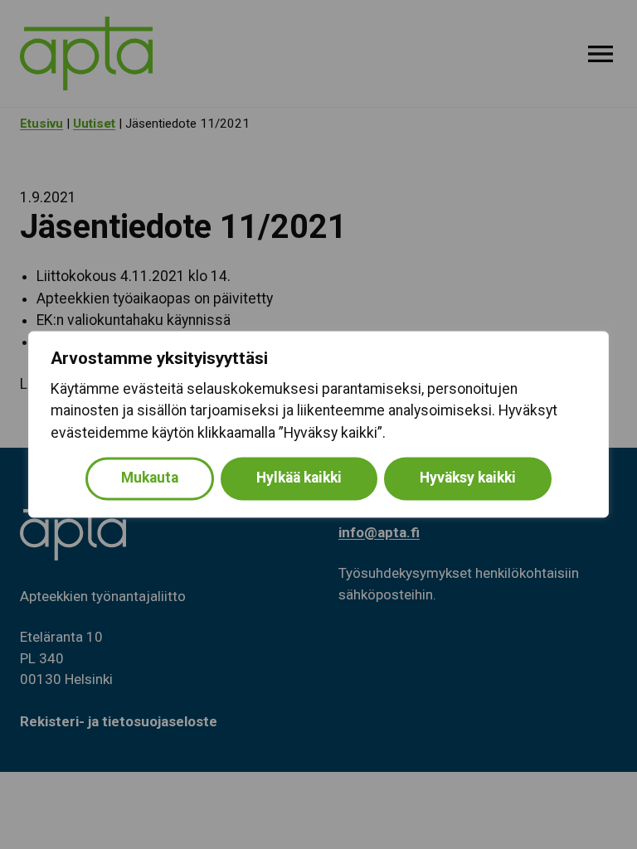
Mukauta (149, 478)
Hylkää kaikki (299, 478)
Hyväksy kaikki (468, 478)
